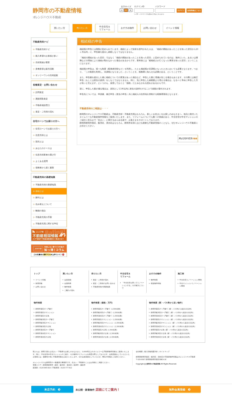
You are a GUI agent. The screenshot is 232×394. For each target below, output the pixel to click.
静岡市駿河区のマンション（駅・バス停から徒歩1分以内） (173, 323)
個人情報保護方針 (151, 352)
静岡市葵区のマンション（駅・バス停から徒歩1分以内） (172, 319)
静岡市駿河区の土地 (43, 326)
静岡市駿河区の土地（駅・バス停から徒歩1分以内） (171, 333)
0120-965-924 (45, 368)
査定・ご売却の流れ (44, 112)
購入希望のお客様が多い (46, 56)
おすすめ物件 (127, 28)
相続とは (39, 191)
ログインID (139, 6)
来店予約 (51, 389)
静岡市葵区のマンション (44, 312)
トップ (37, 274)
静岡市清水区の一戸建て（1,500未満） (108, 316)
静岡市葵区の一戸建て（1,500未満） (107, 309)
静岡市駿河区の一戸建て (44, 319)
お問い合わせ (150, 28)
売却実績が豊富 (42, 62)
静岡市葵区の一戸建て (43, 309)
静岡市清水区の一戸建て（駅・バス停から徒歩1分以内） (172, 316)
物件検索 (67, 287)
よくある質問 (41, 161)
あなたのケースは (43, 148)
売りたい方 (82, 28)
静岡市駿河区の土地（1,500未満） (106, 333)
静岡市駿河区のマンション (45, 323)
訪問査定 (39, 92)
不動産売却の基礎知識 (45, 185)
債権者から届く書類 (44, 168)
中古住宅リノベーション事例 (191, 280)
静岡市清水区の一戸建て (44, 330)
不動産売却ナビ (42, 49)
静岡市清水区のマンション (45, 333)
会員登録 (67, 280)
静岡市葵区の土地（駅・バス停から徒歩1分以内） (170, 330)
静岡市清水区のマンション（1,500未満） (109, 326)
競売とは (39, 142)
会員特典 (67, 283)
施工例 (181, 274)
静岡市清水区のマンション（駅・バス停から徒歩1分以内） (173, 326)
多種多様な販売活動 (44, 69)
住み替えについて (43, 204)
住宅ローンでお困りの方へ (47, 129)
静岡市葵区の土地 (42, 316)
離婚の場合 (40, 211)
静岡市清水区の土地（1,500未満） (106, 337)
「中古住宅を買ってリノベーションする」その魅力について (133, 285)
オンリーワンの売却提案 (46, 75)
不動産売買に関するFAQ (46, 224)
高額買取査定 (41, 99)
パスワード (160, 6)
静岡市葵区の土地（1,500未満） (105, 330)
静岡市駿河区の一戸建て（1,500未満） (108, 312)
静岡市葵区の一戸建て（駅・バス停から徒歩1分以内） (172, 309)
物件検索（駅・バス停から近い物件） (166, 303)
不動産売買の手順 (43, 217)
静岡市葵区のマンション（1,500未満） (108, 319)
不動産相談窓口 (42, 105)
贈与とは (39, 198)
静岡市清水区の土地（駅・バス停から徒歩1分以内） (171, 337)
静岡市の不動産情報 (57, 10)
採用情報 (38, 283)
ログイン (180, 10)
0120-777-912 (66, 368)
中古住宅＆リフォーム (104, 28)
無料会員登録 (178, 389)
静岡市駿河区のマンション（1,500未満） (109, 323)
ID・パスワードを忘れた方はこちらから (150, 14)
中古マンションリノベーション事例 (191, 284)
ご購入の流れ (69, 290)
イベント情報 (172, 28)
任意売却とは (41, 135)
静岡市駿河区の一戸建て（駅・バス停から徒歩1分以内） (172, 312)
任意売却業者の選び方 (45, 155)
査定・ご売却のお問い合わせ (104, 283)
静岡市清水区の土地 (43, 337)
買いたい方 (59, 28)
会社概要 (139, 352)
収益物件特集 (156, 283)
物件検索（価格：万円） (102, 303)
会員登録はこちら (194, 10)
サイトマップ (164, 352)
